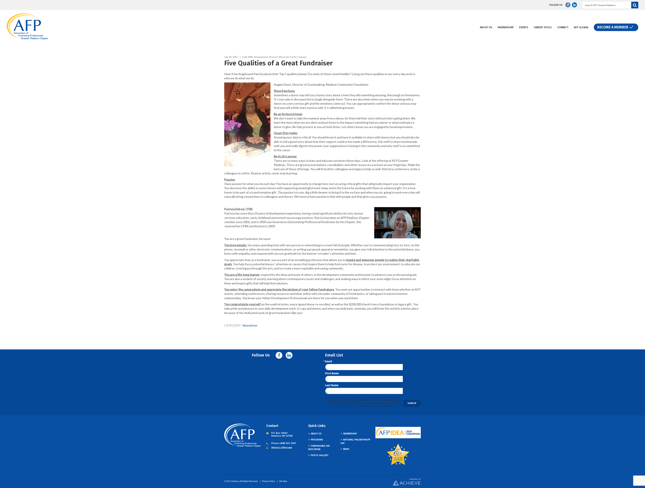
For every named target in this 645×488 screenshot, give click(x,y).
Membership (506, 27)
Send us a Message (281, 447)
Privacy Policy (268, 481)
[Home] (27, 26)
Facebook (567, 4)
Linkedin (574, 4)
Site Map (283, 481)
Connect (562, 27)
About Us (486, 27)
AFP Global (581, 27)
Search (634, 5)
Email (328, 361)
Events (523, 27)
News (346, 449)
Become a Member (612, 27)
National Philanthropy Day (355, 441)
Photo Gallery (319, 455)
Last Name (331, 385)
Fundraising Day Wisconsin (319, 447)
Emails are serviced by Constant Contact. (377, 405)
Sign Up (411, 403)
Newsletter (250, 325)
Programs (317, 439)
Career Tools (543, 27)
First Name (332, 373)
